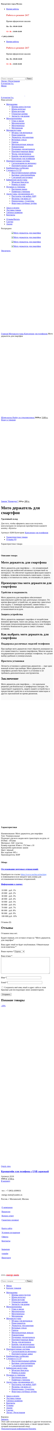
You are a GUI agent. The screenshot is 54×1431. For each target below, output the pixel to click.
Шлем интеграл (19, 109)
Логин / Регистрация (15, 1412)
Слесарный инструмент (22, 177)
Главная (5, 334)
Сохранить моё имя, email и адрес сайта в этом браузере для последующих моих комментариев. (23, 988)
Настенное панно (19, 189)
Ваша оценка (7, 951)
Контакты (6, 1241)
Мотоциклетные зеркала (22, 144)
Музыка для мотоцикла (22, 132)
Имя (3, 977)
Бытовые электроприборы (23, 175)
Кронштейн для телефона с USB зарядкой (25, 1171)
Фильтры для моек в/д (21, 198)
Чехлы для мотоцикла (21, 154)
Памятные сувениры (21, 191)
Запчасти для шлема (20, 116)
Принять (32, 1429)
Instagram (6, 1249)
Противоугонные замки (22, 165)
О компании (7, 1207)
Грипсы (15, 142)
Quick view (6, 1166)
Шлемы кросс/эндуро (21, 107)
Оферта (5, 1237)
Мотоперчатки (18, 123)
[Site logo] (15, 76)
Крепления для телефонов (23, 158)
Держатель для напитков (23, 137)
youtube (5, 1253)
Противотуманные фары (23, 151)
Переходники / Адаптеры (23, 201)
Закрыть (4, 1419)
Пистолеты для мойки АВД (24, 196)
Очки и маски (18, 121)
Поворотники (18, 147)
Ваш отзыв (6, 956)
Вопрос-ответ (8, 1216)
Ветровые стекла (19, 140)
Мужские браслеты (20, 182)
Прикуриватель (18, 135)
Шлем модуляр (18, 111)
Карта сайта (7, 1228)
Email (4, 982)
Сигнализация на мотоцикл (24, 163)
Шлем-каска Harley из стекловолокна (18, 417)
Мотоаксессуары (16, 334)
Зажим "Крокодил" (10, 501)
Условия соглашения (11, 1232)
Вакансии (6, 1211)
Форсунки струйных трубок (24, 203)
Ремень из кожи (19, 184)
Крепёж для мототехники (23, 156)
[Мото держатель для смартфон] (20, 736)
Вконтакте (6, 1258)
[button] (5, 1181)
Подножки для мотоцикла (23, 149)
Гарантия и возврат (10, 1220)
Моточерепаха (18, 125)
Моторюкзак (17, 128)
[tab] (29, 537)
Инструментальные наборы (24, 173)
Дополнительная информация (14, 1429)
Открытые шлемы (20, 114)
